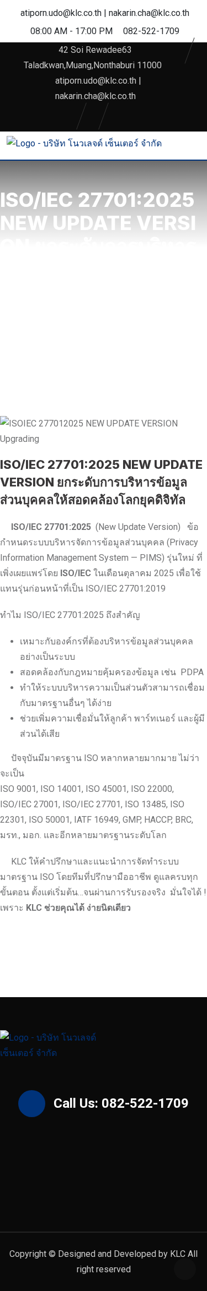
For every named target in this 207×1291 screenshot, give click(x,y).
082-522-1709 (151, 31)
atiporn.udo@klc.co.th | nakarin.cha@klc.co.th (104, 13)
